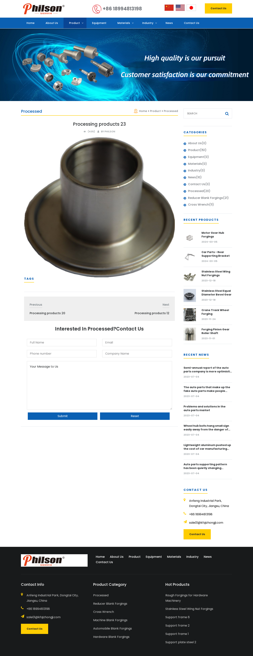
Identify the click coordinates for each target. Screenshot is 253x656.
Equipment (99, 23)
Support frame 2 (177, 625)
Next (166, 305)
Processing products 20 (47, 313)
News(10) (195, 177)
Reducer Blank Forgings (110, 604)
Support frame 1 (177, 634)
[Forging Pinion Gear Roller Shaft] (190, 334)
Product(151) (197, 150)
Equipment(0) (198, 157)
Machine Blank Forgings (110, 620)
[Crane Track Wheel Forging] (190, 314)
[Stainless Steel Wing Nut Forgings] (190, 276)
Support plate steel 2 (180, 642)
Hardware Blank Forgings (111, 637)
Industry (147, 23)
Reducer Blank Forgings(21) (208, 198)
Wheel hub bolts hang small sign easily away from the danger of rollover (206, 429)
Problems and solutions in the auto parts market (205, 408)
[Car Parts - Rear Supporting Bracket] (190, 256)
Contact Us (218, 8)
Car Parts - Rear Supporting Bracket (216, 254)
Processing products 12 (152, 313)
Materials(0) (197, 164)
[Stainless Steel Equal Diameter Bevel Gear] (190, 295)
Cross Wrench (103, 612)
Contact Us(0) (199, 184)
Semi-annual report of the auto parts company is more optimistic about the (208, 371)
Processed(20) (199, 191)
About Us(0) (197, 143)
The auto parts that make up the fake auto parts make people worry (207, 390)
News (169, 23)
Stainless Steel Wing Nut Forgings (216, 273)
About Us (52, 23)
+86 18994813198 (121, 8)
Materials (123, 23)
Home (30, 23)
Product (74, 23)
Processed (171, 111)
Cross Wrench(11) (201, 204)
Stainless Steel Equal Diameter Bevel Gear (217, 292)
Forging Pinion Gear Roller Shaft (215, 331)
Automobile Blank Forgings (112, 628)
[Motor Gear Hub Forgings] (190, 237)
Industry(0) (196, 170)
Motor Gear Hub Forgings (213, 234)
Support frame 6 (177, 617)
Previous (36, 305)
